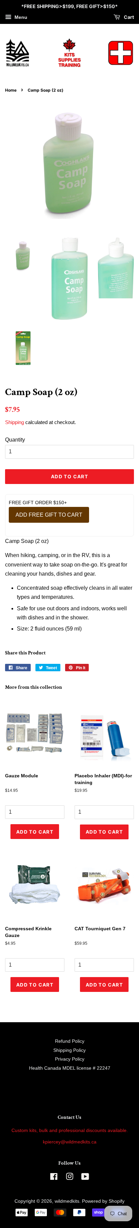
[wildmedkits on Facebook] (54, 1178)
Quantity (15, 440)
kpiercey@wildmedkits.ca (69, 1141)
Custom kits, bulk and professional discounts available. (69, 1130)
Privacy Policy (69, 1059)
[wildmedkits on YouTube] (85, 1178)
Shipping (14, 422)
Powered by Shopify (103, 1201)
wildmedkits (67, 1201)
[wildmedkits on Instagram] (69, 1178)
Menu (20, 17)
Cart (128, 17)
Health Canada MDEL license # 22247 (69, 1068)
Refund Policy (69, 1041)
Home (11, 90)
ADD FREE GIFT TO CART (49, 515)
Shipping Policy (69, 1050)
